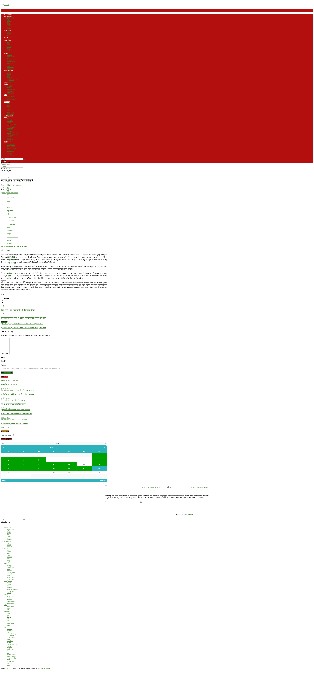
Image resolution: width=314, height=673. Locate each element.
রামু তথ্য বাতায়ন (11, 145)
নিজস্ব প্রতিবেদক (16, 185)
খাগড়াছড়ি (9, 36)
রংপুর (8, 48)
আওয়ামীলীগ (10, 86)
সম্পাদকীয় (9, 55)
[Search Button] (24, 159)
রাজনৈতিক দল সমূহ (11, 155)
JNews (8, 668)
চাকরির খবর (9, 227)
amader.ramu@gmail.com (200, 487)
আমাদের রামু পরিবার (11, 148)
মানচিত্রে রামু (10, 140)
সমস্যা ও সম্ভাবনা (11, 146)
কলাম (8, 65)
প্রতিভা (9, 74)
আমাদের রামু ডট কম (153, 487)
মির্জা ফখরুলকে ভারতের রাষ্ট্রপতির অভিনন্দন (13, 404)
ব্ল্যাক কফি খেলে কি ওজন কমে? (10, 384)
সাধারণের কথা (10, 109)
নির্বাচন (5, 95)
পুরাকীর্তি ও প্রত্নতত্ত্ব (12, 132)
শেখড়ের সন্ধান (10, 81)
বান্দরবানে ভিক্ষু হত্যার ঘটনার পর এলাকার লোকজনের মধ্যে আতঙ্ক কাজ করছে (23, 328)
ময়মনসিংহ (9, 46)
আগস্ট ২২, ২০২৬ (5, 388)
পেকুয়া (8, 27)
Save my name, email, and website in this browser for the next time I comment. (31, 369)
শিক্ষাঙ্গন (9, 141)
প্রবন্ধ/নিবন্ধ (10, 197)
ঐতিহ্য (8, 125)
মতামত (6, 53)
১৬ (8, 468)
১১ (38, 464)
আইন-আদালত (10, 152)
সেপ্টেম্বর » (103, 480)
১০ (23, 464)
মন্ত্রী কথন (9, 153)
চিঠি (8, 191)
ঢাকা (8, 39)
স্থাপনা (12, 220)
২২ (99, 468)
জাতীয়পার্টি (9, 89)
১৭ (23, 468)
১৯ (54, 468)
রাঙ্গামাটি (9, 34)
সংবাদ (8, 201)
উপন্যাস (9, 107)
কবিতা (8, 178)
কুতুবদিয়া (9, 22)
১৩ (69, 464)
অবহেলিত (9, 77)
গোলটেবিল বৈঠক (11, 56)
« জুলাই (4, 480)
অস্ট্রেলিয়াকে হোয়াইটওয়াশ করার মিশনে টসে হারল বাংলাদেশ (18, 394)
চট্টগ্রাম (9, 41)
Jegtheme (47, 668)
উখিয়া (8, 20)
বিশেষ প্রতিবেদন (8, 70)
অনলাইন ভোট (10, 112)
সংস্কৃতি (9, 233)
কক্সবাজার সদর (10, 18)
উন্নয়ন (9, 240)
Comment (5, 353)
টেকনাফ (9, 25)
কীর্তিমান (9, 72)
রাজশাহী (9, 49)
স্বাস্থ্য (8, 155)
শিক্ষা (8, 253)
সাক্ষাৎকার (9, 60)
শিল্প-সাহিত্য (7, 175)
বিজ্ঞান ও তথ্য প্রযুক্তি (12, 237)
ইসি (8, 171)
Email (3, 361)
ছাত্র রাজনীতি (10, 93)
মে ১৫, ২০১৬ (4, 187)
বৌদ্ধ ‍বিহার (13, 217)
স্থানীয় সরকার (10, 165)
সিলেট (8, 51)
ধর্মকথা (8, 58)
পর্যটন (8, 214)
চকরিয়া (8, 23)
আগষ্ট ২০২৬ (54, 448)
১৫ (99, 464)
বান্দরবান (9, 32)
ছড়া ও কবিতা (10, 63)
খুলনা (8, 43)
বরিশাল (8, 44)
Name (3, 357)
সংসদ (8, 168)
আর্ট (8, 188)
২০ (69, 468)
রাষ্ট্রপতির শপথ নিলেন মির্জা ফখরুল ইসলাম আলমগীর (16, 414)
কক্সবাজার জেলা (8, 14)
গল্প (8, 105)
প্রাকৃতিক (12, 224)
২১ (84, 468)
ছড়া (8, 194)
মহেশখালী (9, 37)
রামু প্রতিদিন (10, 211)
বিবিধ (5, 204)
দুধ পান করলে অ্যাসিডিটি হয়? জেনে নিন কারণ (14, 423)
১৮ (38, 468)
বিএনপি (8, 88)
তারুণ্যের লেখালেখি (11, 99)
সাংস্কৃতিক (9, 243)
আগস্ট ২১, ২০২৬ (5, 427)
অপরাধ (8, 150)
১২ (54, 464)
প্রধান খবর (9, 207)
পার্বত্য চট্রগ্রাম (8, 30)
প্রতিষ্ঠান (9, 82)
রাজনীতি (6, 84)
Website (4, 365)
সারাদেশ (6, 37)
